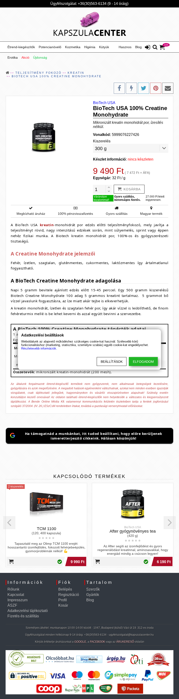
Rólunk (13, 589)
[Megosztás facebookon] (119, 88)
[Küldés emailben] (167, 88)
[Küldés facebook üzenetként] (131, 88)
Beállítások (112, 361)
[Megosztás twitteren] (143, 88)
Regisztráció (68, 595)
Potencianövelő (50, 47)
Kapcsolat (15, 595)
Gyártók (92, 595)
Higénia (89, 47)
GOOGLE (80, 641)
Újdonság (40, 57)
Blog (138, 47)
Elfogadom (143, 361)
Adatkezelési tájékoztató (27, 611)
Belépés (65, 589)
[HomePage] (89, 24)
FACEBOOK (97, 641)
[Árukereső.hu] (26, 666)
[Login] (148, 48)
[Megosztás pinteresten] (155, 88)
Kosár (63, 605)
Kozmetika (72, 47)
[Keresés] (155, 47)
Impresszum (17, 600)
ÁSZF (12, 605)
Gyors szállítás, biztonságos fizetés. (127, 198)
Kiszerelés (101, 141)
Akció (25, 57)
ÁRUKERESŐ (125, 641)
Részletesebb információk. (39, 348)
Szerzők (93, 589)
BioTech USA (104, 103)
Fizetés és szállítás (23, 616)
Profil (62, 600)
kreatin (47, 224)
